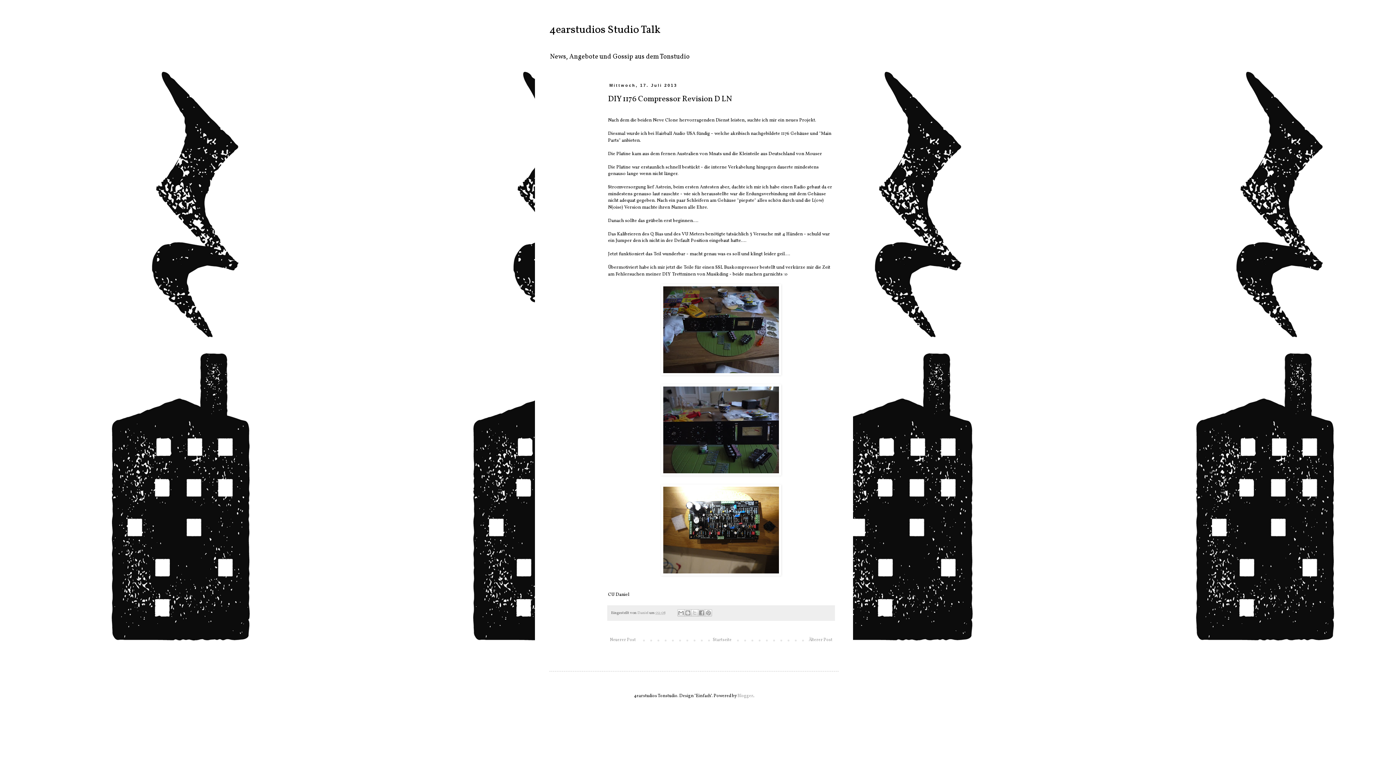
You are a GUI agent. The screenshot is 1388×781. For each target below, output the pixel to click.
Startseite (722, 640)
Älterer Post (820, 640)
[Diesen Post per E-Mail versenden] (681, 612)
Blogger (745, 696)
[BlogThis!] (687, 612)
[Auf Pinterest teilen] (708, 612)
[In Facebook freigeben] (701, 612)
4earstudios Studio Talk (604, 30)
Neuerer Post (623, 640)
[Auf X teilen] (694, 612)
